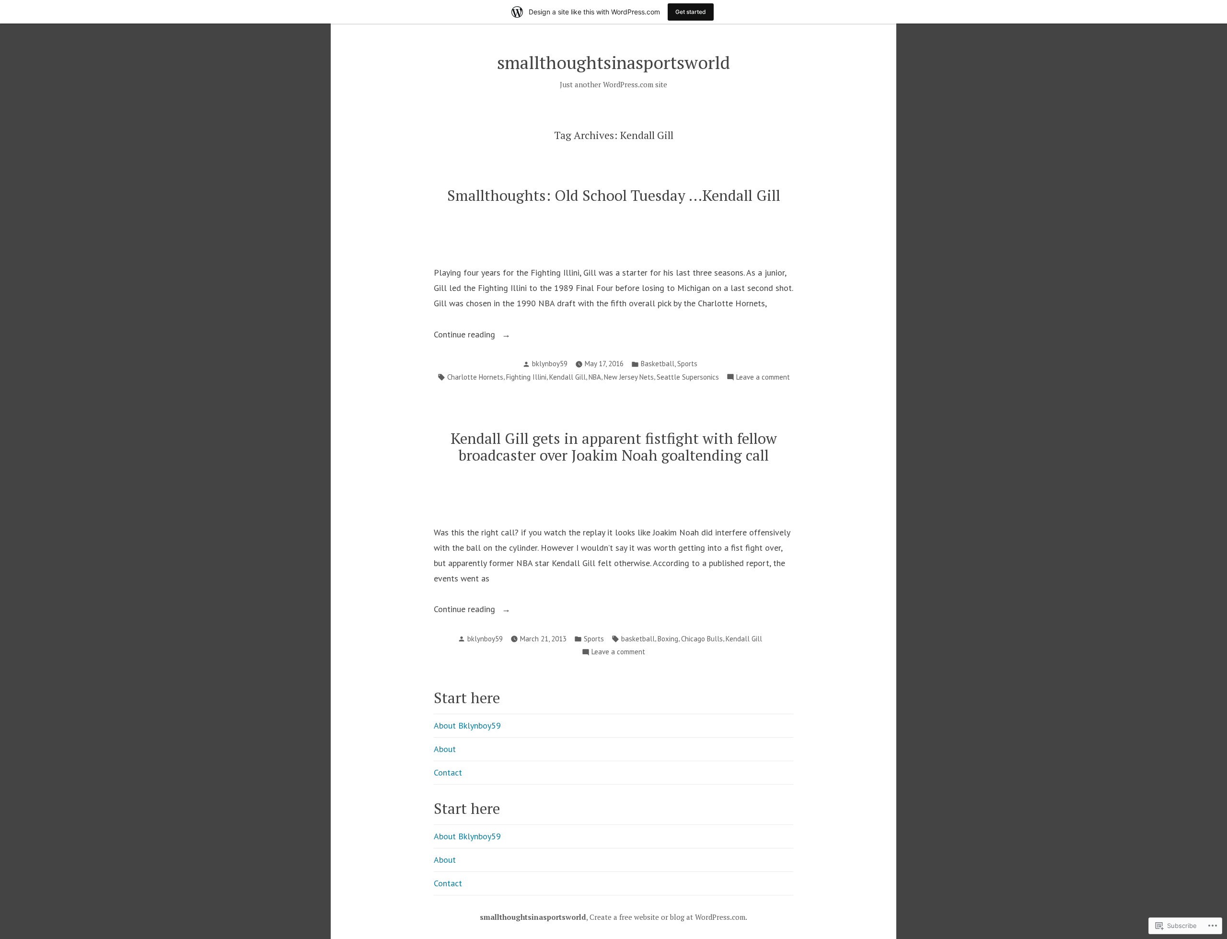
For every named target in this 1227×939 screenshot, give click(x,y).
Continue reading (466, 335)
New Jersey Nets (629, 377)
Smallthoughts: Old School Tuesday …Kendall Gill (613, 195)
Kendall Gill (567, 377)
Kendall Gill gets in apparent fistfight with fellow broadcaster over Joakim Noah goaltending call (614, 447)
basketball (638, 638)
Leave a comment (763, 378)
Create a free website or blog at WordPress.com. (668, 917)
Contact (448, 772)
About (445, 748)
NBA (595, 377)
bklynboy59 (549, 363)
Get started (690, 11)
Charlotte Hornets (475, 377)
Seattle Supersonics (688, 377)
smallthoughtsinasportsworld (613, 62)
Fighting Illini (526, 377)
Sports (687, 363)
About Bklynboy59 (467, 725)
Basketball (657, 363)
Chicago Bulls (702, 638)
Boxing (668, 638)
